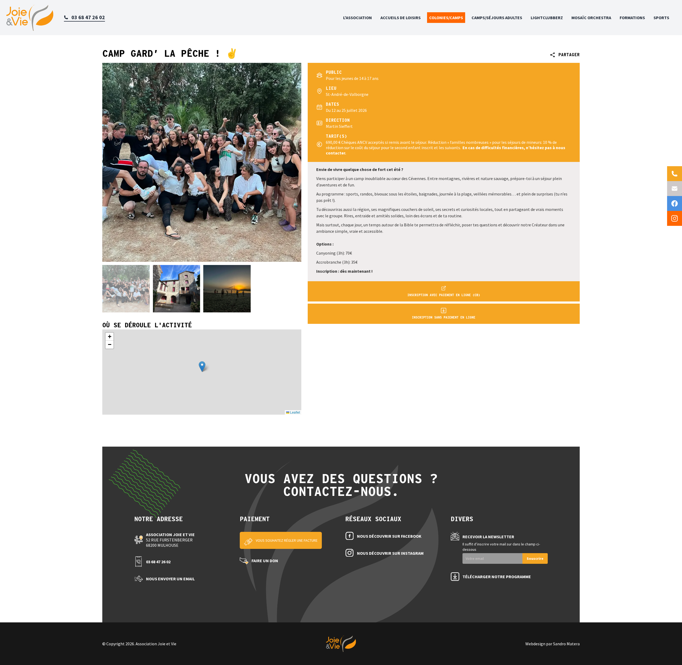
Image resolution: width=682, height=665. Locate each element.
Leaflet (294, 412)
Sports (661, 17)
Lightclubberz (547, 17)
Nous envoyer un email (170, 578)
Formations (632, 17)
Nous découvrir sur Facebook (389, 536)
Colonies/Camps (446, 17)
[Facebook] (674, 203)
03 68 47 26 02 (158, 561)
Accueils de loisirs (400, 17)
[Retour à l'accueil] (29, 17)
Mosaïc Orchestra (591, 17)
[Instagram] (674, 218)
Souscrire (535, 558)
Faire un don (264, 560)
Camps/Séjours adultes (497, 17)
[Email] (674, 188)
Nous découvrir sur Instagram (390, 553)
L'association (357, 17)
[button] (202, 366)
